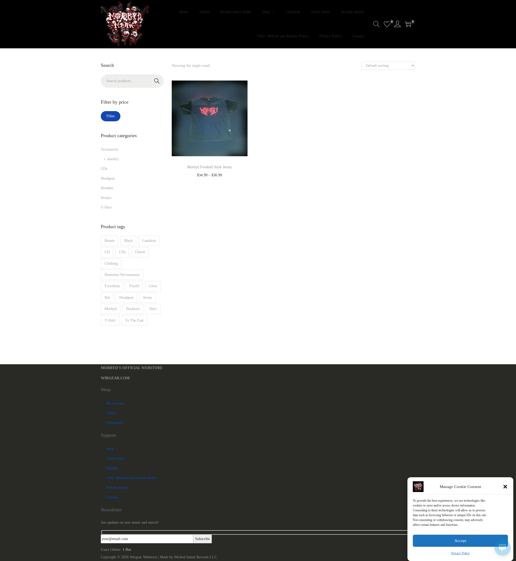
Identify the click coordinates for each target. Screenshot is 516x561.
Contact (112, 497)
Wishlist (112, 468)
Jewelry (113, 159)
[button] (505, 486)
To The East (134, 320)
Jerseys (106, 198)
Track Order (115, 459)
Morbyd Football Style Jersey (209, 167)
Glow (153, 286)
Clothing (111, 263)
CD (107, 252)
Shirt (153, 309)
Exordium (112, 286)
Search (157, 81)
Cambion (149, 241)
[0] (387, 24)
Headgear (108, 178)
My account (115, 403)
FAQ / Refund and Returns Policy (131, 478)
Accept (460, 541)
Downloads (114, 423)
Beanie (110, 241)
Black (128, 241)
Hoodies (107, 188)
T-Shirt (106, 207)
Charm (140, 252)
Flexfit (134, 286)
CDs (104, 169)
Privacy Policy (460, 553)
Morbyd (111, 309)
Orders (111, 413)
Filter (110, 116)
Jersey (147, 298)
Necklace (133, 309)
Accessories (109, 149)
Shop (110, 449)
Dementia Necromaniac (122, 275)
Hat (107, 298)
